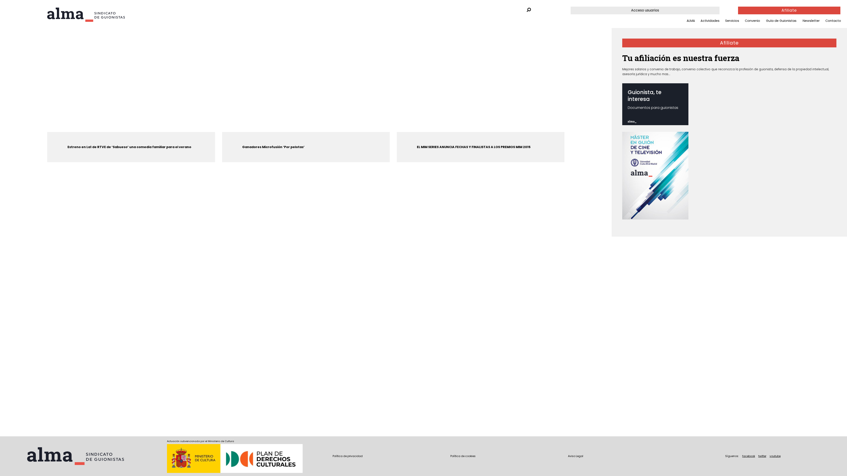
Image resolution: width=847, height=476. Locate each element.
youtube (775, 456)
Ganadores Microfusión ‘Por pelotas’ (273, 147)
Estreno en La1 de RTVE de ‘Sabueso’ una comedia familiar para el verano (129, 147)
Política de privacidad (348, 456)
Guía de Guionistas (781, 21)
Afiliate (789, 10)
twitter (762, 456)
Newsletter (811, 21)
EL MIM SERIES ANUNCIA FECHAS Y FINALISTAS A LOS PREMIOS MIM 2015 (473, 147)
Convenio (752, 21)
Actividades (710, 21)
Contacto (833, 21)
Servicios (732, 21)
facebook (748, 456)
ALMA (691, 21)
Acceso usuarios (645, 10)
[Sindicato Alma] (98, 14)
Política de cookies (463, 456)
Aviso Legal (575, 456)
